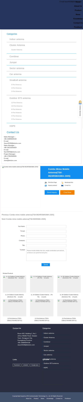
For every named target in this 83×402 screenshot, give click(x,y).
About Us (78, 6)
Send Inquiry (52, 192)
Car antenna (15, 74)
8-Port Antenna (16, 109)
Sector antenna (17, 68)
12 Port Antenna (16, 102)
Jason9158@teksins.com (26, 345)
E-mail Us (67, 185)
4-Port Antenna (16, 88)
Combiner (14, 56)
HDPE (12, 126)
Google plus (34, 365)
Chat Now (67, 192)
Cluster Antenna (17, 45)
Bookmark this (69, 182)
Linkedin (25, 365)
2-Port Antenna (16, 91)
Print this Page (52, 182)
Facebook (17, 365)
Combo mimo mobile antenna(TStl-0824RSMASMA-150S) (31, 215)
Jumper (13, 62)
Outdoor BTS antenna (20, 98)
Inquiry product (52, 185)
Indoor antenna (17, 39)
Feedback (78, 27)
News (78, 14)
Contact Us (78, 23)
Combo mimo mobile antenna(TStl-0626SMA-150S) (26, 219)
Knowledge (78, 19)
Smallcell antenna (18, 80)
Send (46, 265)
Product (78, 10)
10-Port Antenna (16, 106)
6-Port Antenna (16, 85)
